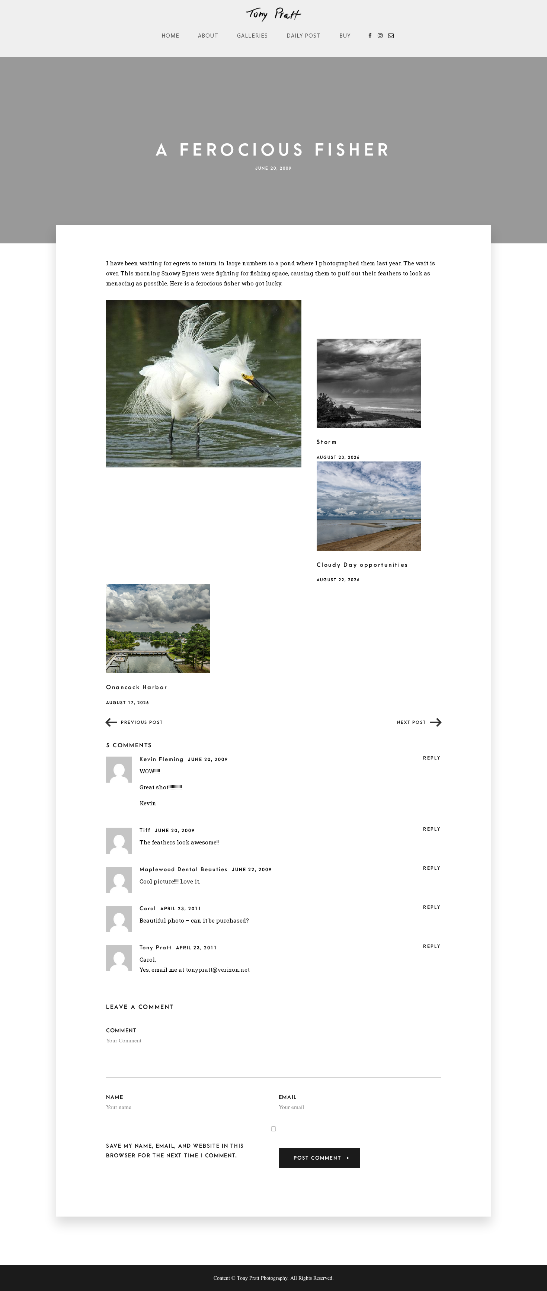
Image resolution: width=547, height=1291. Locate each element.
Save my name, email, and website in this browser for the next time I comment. (175, 1151)
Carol (149, 908)
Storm (327, 442)
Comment (121, 1031)
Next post (411, 722)
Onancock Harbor (137, 687)
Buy (345, 35)
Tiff (146, 830)
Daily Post (304, 35)
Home (170, 35)
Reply (432, 758)
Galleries (252, 35)
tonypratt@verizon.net (218, 969)
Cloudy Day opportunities (363, 565)
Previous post (142, 722)
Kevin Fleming (163, 759)
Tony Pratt (157, 948)
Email (288, 1097)
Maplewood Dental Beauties (185, 869)
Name (115, 1097)
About (208, 35)
